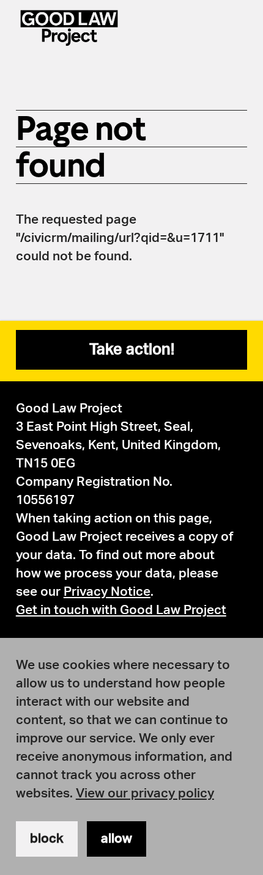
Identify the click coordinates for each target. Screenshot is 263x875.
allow (116, 838)
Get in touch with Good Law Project (121, 610)
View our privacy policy (145, 793)
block (47, 838)
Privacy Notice (107, 591)
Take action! (131, 349)
